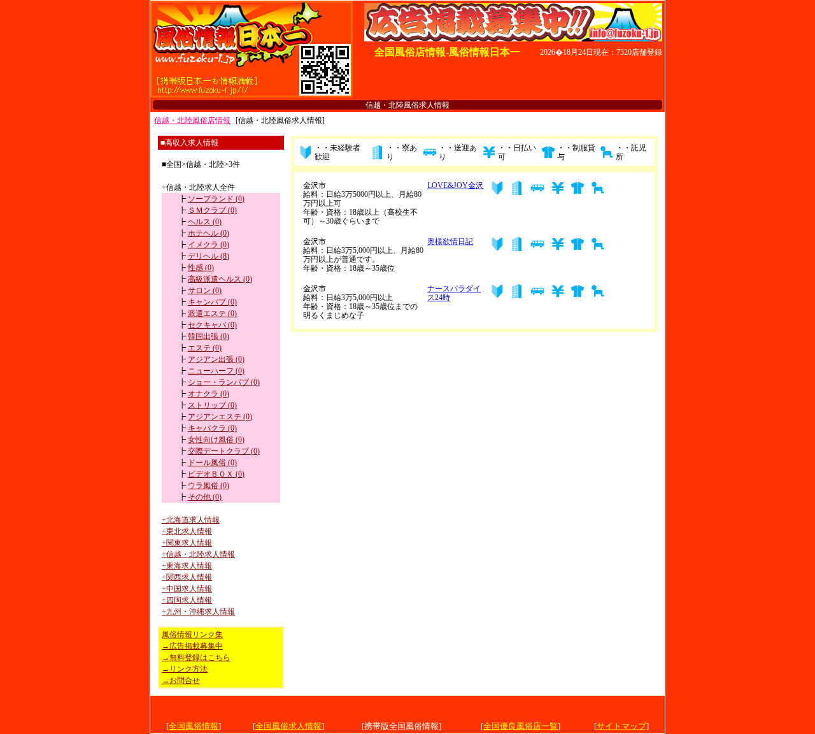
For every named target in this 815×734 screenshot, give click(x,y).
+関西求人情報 (187, 577)
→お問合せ (181, 680)
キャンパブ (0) (212, 302)
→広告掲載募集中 (192, 646)
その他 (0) (205, 497)
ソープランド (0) (216, 198)
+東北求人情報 (187, 531)
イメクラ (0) (208, 244)
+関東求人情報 (187, 542)
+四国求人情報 (187, 600)
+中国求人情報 (187, 588)
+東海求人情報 (187, 565)
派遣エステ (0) (212, 313)
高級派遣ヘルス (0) (220, 279)
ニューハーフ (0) (216, 370)
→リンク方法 (185, 669)
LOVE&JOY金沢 (455, 185)
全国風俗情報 (193, 726)
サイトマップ (621, 726)
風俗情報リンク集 (192, 634)
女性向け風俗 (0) (216, 439)
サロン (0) (205, 290)
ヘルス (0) (205, 221)
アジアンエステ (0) (220, 416)
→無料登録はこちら (196, 657)
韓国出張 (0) (208, 336)
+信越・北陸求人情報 (198, 554)
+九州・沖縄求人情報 (198, 611)
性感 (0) (201, 267)
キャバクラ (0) (212, 428)
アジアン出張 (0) (216, 359)
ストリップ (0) (212, 405)
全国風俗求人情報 (288, 726)
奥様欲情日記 (450, 241)
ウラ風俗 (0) (208, 485)
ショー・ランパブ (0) (224, 382)
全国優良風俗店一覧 (520, 726)
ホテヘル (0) (208, 233)
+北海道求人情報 (191, 519)
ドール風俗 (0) (212, 462)
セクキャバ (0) (212, 324)
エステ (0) (205, 347)
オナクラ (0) (208, 393)
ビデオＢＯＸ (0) (216, 474)
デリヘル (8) (208, 256)
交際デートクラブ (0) (224, 451)
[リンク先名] (251, 94)
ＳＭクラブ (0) (212, 210)
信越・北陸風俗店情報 (192, 120)
